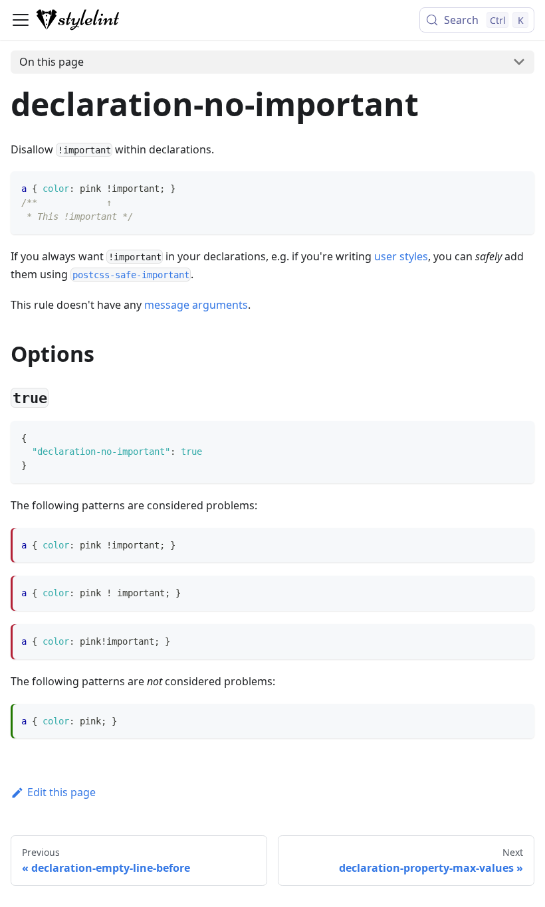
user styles (401, 256)
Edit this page (61, 792)
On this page (51, 61)
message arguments (196, 304)
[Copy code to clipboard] (518, 188)
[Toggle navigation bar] (21, 20)
